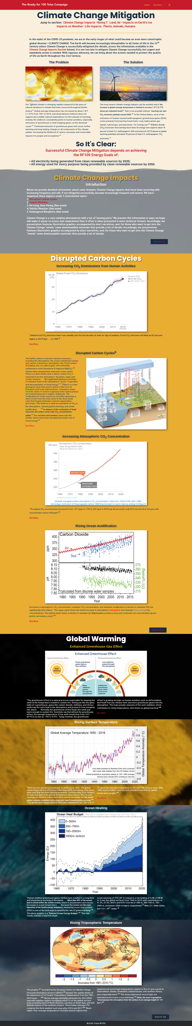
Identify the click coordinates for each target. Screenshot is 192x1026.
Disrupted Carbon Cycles (43, 199)
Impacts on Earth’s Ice (137, 22)
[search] (169, 5)
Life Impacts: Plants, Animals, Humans (110, 26)
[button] (159, 241)
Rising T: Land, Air (109, 22)
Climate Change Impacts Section (47, 49)
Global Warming (38, 202)
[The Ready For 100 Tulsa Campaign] (44, 5)
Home (147, 5)
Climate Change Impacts (79, 22)
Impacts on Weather (70, 26)
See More (29, 426)
